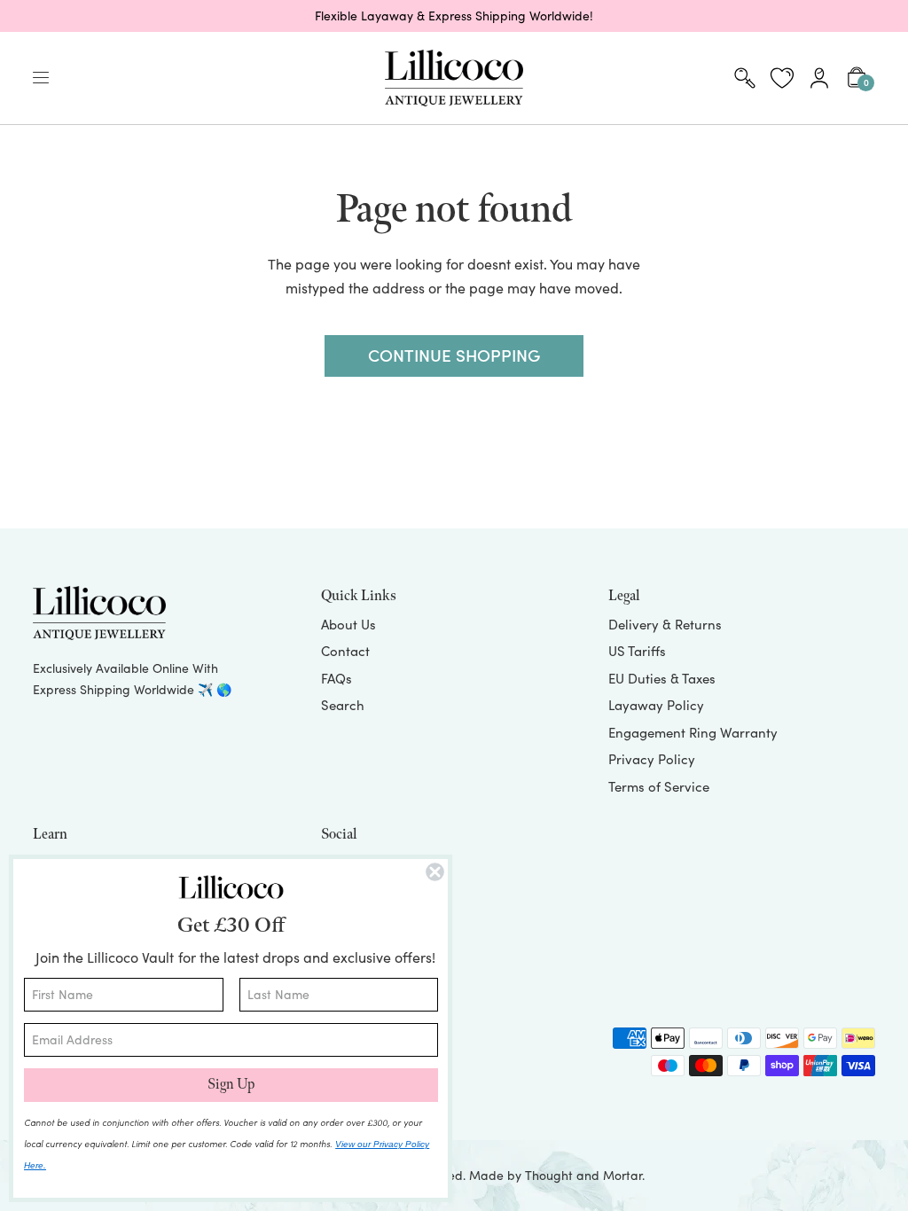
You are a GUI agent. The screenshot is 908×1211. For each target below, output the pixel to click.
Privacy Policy (651, 759)
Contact (345, 651)
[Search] (744, 78)
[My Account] (819, 78)
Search (342, 705)
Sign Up (230, 1084)
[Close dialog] (435, 872)
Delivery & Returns (665, 624)
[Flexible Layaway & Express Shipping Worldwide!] (454, 16)
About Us (348, 624)
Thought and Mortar (583, 1175)
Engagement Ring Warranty (693, 732)
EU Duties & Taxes (662, 678)
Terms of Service (658, 786)
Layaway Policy (656, 705)
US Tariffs (637, 651)
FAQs (336, 678)
